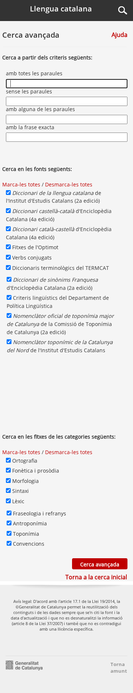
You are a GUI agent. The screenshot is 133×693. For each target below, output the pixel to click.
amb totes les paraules (35, 73)
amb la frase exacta (31, 127)
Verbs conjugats (31, 257)
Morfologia (25, 480)
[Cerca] (122, 10)
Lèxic (17, 501)
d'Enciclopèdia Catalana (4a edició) (59, 215)
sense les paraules (30, 91)
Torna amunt (116, 667)
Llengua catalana (61, 9)
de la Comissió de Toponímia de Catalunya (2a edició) (60, 323)
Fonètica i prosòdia (35, 470)
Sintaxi (20, 490)
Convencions (27, 543)
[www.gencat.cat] (24, 665)
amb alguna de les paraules (41, 109)
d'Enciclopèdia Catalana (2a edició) (52, 283)
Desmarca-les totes (68, 184)
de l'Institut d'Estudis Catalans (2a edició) (53, 197)
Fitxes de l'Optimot (34, 247)
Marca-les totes (21, 184)
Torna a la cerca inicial (96, 577)
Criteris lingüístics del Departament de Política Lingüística (58, 301)
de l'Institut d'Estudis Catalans (60, 346)
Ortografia (24, 460)
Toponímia (25, 533)
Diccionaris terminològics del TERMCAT (60, 267)
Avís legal (22, 601)
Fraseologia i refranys (38, 513)
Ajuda (119, 35)
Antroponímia (29, 523)
